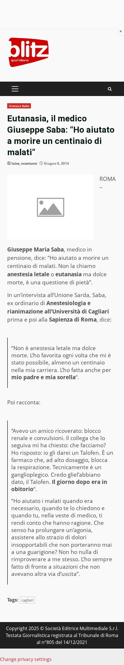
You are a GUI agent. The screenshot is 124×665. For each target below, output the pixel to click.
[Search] (110, 89)
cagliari (27, 600)
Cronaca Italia (19, 106)
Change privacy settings (26, 659)
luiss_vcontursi (24, 163)
